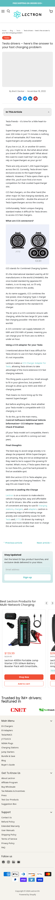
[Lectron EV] (8, 11)
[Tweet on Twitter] (25, 98)
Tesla (18, 31)
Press (4, 795)
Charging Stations (10, 747)
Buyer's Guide (8, 764)
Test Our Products (10, 799)
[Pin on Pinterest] (35, 98)
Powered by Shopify (27, 894)
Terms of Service (9, 839)
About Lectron (8, 778)
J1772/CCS (6, 739)
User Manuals (8, 830)
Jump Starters (7, 752)
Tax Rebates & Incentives (13, 791)
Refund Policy (8, 821)
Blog (11, 31)
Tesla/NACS (6, 734)
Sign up (27, 577)
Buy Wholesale (8, 786)
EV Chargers (7, 726)
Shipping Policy (8, 834)
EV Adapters (7, 730)
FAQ (3, 847)
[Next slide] (52, 603)
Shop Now (24, 677)
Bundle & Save (8, 756)
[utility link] (27, 3)
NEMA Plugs (7, 743)
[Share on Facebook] (19, 98)
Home (4, 31)
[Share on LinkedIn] (30, 98)
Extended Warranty (10, 826)
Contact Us (6, 817)
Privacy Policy (7, 843)
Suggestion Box (8, 804)
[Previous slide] (46, 603)
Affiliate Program (9, 782)
